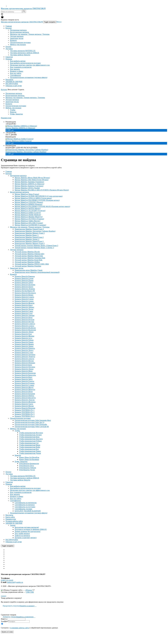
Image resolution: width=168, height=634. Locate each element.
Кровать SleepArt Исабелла (25, 328)
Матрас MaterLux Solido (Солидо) (18, 141)
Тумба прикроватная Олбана (30, 441)
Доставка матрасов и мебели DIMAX (24, 53)
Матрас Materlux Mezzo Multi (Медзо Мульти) (32, 178)
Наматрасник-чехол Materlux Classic (29, 270)
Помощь (8, 59)
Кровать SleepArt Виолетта (25, 398)
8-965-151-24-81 (7, 4)
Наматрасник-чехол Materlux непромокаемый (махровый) (37, 272)
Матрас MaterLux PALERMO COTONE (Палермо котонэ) (37, 200)
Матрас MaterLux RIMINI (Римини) (28, 204)
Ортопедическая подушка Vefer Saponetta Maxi (33, 420)
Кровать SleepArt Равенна (25, 276)
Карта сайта (10, 517)
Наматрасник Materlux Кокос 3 (26, 235)
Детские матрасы (16, 36)
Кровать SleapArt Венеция (25, 408)
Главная (8, 26)
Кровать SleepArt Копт (23, 377)
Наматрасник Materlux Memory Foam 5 (30, 233)
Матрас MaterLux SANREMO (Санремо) (30, 225)
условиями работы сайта (19, 628)
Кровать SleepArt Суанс (24, 352)
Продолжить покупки (10, 606)
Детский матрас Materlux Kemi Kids (28, 260)
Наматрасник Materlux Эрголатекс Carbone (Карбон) (25, 152)
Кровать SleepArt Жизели (24, 303)
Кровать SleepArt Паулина (25, 367)
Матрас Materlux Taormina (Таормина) (29, 182)
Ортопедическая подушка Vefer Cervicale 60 (32, 427)
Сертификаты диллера (23, 509)
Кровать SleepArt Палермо (25, 285)
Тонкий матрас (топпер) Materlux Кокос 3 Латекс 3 (34, 248)
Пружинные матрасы (18, 30)
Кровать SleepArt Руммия (24, 383)
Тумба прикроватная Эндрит (30, 435)
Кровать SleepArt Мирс (24, 371)
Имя (2, 619)
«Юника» (28, 590)
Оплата (8, 47)
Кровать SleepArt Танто (24, 404)
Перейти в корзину (28, 606)
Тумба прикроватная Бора (29, 437)
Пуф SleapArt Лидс (26, 466)
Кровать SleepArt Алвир (24, 301)
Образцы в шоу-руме (13, 86)
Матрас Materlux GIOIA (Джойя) (27, 188)
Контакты (9, 79)
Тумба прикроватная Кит (29, 449)
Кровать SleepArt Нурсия (24, 320)
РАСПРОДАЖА (11, 84)
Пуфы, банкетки (16, 114)
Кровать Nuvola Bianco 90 (25, 291)
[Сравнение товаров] (2, 14)
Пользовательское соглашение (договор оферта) (28, 77)
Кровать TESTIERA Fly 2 (24, 412)
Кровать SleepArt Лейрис (24, 307)
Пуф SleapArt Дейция (27, 468)
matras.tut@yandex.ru (15, 582)
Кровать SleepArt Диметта (25, 357)
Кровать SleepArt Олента (24, 381)
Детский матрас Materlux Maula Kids (29, 256)
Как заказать (15, 69)
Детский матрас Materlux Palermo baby (29, 254)
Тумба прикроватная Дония (30, 453)
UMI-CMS (30, 592)
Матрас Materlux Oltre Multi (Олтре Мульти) (31, 180)
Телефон (4, 621)
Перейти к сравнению (25, 617)
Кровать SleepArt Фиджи (24, 322)
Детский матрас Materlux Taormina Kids (30, 258)
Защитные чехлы (16, 38)
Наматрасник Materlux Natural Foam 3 (29, 229)
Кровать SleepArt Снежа (24, 299)
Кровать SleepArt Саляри (24, 385)
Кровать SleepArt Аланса (24, 326)
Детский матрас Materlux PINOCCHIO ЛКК (32, 264)
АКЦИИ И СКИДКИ (13, 82)
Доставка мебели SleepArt (20, 55)
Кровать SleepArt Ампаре (24, 315)
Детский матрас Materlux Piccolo (27, 252)
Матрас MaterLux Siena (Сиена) (27, 194)
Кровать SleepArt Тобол (24, 283)
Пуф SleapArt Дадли (27, 470)
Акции (12, 525)
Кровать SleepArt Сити (23, 313)
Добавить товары (8, 617)
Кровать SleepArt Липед (24, 350)
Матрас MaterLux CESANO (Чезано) (29, 202)
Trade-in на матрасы (22, 536)
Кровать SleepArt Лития (24, 309)
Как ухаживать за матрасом (20, 67)
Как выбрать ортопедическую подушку (25, 63)
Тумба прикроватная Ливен (30, 451)
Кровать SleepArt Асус (23, 338)
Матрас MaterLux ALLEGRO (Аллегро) (30, 211)
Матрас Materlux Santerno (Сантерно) (29, 186)
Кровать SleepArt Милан (24, 406)
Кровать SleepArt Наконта (25, 348)
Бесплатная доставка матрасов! (27, 527)
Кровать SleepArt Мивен (24, 344)
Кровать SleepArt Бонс (23, 365)
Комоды (13, 112)
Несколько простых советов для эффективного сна (30, 65)
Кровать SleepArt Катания (25, 394)
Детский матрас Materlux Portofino (28, 266)
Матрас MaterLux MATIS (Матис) (28, 208)
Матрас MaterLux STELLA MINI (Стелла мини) (33, 198)
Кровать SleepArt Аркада (24, 359)
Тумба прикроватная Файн (29, 447)
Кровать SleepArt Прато (24, 287)
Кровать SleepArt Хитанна (25, 355)
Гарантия (9, 57)
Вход (3, 6)
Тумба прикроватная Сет (29, 443)
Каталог (8, 28)
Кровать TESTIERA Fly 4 (24, 416)
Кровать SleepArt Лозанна (25, 289)
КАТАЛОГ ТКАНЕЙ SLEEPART (28, 511)
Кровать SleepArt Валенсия (25, 330)
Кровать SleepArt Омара (24, 342)
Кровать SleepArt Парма (24, 280)
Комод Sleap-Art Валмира (29, 459)
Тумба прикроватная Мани (29, 445)
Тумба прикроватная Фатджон (31, 433)
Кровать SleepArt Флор (23, 317)
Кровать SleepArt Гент (23, 334)
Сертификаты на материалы (26, 503)
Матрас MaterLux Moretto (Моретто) (29, 217)
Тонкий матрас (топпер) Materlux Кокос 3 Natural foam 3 (36, 245)
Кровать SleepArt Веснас (24, 361)
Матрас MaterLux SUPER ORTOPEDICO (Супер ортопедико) (39, 196)
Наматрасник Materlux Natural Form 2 (29, 237)
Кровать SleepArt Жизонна (25, 402)
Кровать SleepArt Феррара (25, 363)
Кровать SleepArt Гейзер (24, 340)
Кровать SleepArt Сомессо (25, 324)
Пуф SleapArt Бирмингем (29, 464)
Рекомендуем (6, 118)
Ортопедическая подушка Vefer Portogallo (31, 424)
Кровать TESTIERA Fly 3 (24, 414)
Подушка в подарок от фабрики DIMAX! (31, 529)
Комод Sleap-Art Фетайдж (29, 457)
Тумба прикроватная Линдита (31, 439)
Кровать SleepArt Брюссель (25, 375)
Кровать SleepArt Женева (24, 336)
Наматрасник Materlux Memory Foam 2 (30, 243)
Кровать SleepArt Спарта (24, 297)
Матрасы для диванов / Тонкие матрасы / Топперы (29, 34)
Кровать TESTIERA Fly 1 (24, 410)
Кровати (13, 40)
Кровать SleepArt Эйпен (24, 332)
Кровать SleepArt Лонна (24, 369)
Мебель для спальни (18, 44)
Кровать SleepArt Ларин (24, 346)
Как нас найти (15, 73)
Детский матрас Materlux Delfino (27, 262)
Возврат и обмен (16, 71)
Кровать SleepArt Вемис (24, 295)
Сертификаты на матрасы (25, 505)
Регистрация (12, 6)
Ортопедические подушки (20, 42)
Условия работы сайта (14, 521)
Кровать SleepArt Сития (24, 278)
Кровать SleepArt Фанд (24, 305)
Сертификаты (15, 75)
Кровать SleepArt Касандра (25, 373)
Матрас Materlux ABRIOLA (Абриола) (20, 128)
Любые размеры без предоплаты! (27, 531)
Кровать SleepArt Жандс (24, 387)
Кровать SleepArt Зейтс (24, 379)
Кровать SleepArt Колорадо (25, 293)
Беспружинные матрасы (19, 32)
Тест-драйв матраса (22, 533)
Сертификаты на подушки (25, 507)
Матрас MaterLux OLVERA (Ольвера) (29, 219)
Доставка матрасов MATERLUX (22, 51)
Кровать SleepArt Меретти (25, 389)
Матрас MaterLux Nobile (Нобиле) (28, 215)
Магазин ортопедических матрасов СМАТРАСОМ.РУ (23, 8)
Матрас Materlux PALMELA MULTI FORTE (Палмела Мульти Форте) (42, 190)
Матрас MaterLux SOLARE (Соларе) (29, 223)
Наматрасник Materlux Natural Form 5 (29, 241)
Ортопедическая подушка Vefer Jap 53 (29, 422)
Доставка (9, 49)
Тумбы (12, 110)
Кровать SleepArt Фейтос (24, 396)
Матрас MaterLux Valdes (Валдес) (27, 221)
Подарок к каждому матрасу (26, 538)
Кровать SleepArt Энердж (25, 400)
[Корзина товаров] (2, 18)
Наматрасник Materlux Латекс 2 (27, 239)
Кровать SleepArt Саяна (24, 311)
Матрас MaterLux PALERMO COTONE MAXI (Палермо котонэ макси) (42, 206)
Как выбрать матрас (18, 61)
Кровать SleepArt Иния (24, 392)
